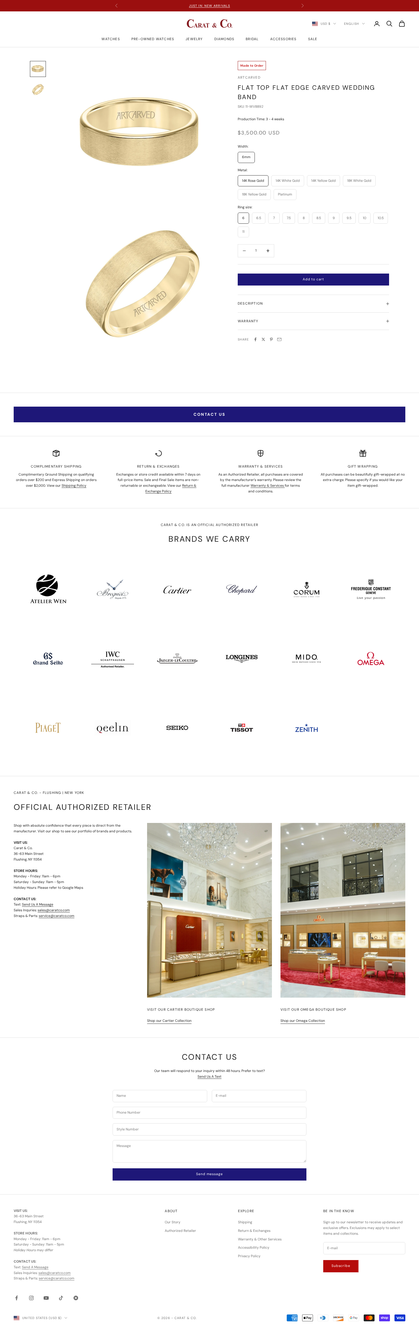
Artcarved (249, 77)
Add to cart (313, 279)
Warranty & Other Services (260, 1239)
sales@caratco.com (54, 910)
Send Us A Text (209, 1076)
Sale (313, 39)
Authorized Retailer (180, 1230)
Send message (209, 1174)
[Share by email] (279, 339)
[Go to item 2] (38, 89)
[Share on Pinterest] (271, 339)
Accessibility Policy (253, 1247)
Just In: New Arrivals (209, 6)
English (351, 24)
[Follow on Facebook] (16, 1298)
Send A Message (35, 1267)
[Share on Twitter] (263, 339)
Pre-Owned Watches (152, 39)
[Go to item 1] (38, 69)
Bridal (252, 39)
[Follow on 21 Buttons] (76, 1298)
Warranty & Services (268, 485)
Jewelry (194, 39)
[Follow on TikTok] (61, 1298)
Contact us (209, 414)
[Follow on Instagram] (31, 1298)
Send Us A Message (37, 904)
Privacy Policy (249, 1256)
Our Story (172, 1222)
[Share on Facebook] (255, 339)
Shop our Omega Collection (302, 1020)
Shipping (245, 1222)
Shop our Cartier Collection (169, 1020)
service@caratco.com (56, 916)
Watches (110, 39)
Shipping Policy (74, 485)
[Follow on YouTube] (46, 1298)
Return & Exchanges (254, 1230)
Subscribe (340, 1265)
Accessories (283, 39)
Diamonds (224, 39)
